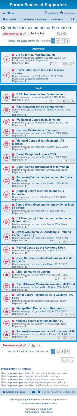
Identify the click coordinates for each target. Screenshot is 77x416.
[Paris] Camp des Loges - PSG (36, 154)
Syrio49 (39, 197)
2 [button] (58, 41)
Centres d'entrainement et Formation (36, 27)
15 (64, 101)
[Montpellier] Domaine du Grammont (40, 308)
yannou (39, 323)
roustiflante (40, 334)
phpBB (28, 399)
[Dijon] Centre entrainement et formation (42, 166)
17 (73, 101)
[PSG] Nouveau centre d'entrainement (40, 94)
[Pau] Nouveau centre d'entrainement (40, 106)
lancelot (39, 97)
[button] (67, 40)
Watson (39, 58)
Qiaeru (54, 403)
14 (59, 101)
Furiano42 (40, 287)
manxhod (39, 122)
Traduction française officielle (33, 403)
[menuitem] (11, 13)
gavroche (40, 157)
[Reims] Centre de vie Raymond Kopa (40, 247)
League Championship (36, 60)
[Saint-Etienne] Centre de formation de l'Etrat (45, 284)
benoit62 (39, 301)
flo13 (37, 76)
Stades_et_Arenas (44, 109)
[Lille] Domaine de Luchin (33, 271)
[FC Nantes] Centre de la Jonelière (38, 119)
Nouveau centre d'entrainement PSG (40, 320)
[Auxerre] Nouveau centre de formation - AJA (45, 331)
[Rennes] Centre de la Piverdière (37, 130)
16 (68, 101)
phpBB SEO (46, 409)
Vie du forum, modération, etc (35, 55)
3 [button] (62, 41)
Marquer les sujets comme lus (23, 40)
